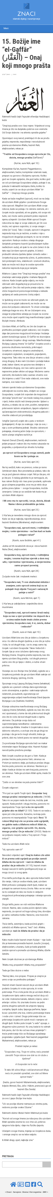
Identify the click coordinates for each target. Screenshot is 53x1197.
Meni (6, 28)
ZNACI (26, 14)
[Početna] (26, 6)
